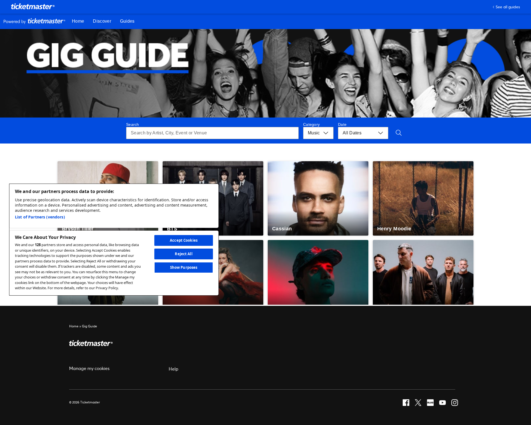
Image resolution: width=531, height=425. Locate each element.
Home (74, 326)
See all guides (508, 6)
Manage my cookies (89, 368)
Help (173, 369)
